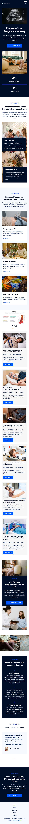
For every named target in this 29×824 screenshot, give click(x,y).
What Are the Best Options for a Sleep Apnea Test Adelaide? (13, 350)
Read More (8, 364)
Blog (14, 812)
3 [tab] (16, 759)
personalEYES (17, 820)
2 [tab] (14, 759)
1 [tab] (13, 759)
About (14, 807)
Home (14, 805)
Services (14, 810)
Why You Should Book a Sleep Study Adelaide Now (14, 463)
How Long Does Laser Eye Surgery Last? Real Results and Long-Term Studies (13, 538)
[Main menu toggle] (25, 3)
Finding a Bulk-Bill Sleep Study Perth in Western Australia (14, 501)
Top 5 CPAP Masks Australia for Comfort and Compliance (12, 388)
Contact (14, 815)
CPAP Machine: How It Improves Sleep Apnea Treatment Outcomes (13, 426)
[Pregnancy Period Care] (6, 3)
